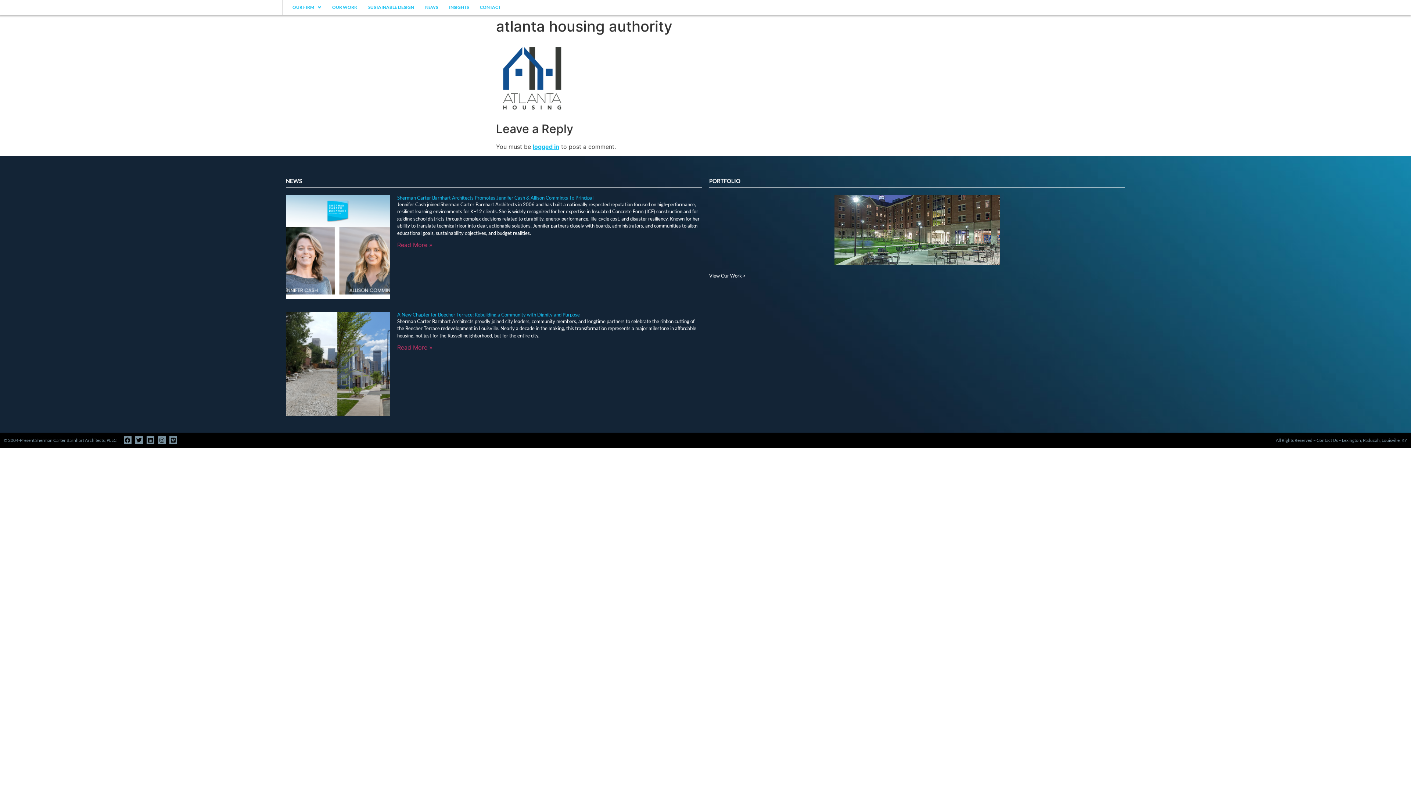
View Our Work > (727, 276)
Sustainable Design (391, 7)
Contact (490, 7)
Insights (459, 7)
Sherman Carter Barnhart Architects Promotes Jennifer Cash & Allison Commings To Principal (495, 198)
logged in (546, 146)
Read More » (414, 244)
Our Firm (303, 7)
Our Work (344, 7)
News (431, 7)
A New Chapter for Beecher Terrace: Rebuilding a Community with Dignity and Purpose (488, 315)
